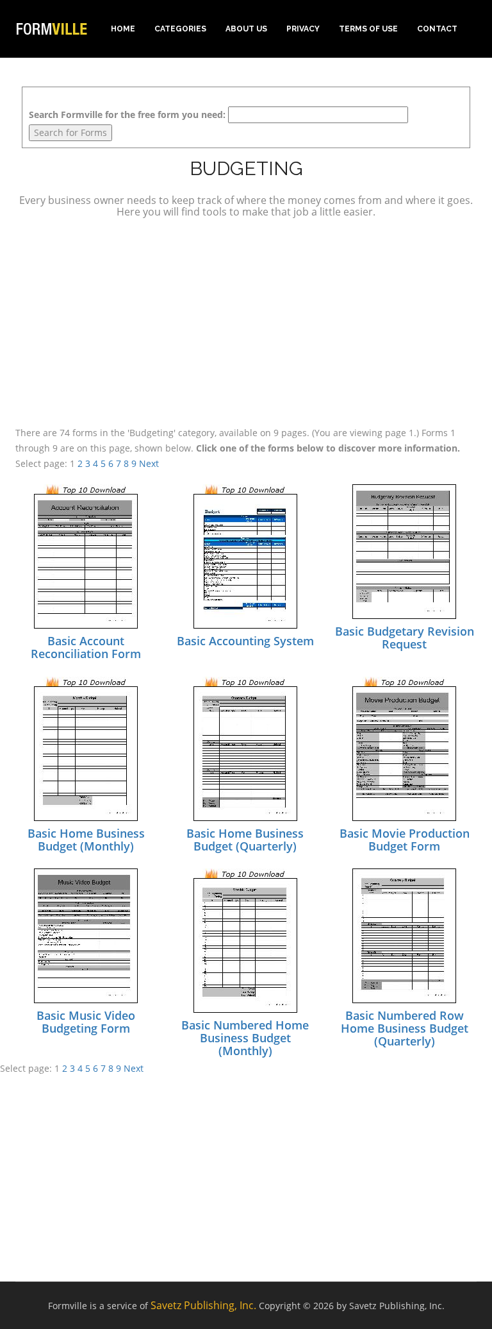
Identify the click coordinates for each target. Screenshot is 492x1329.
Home (123, 28)
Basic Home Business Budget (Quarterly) (245, 839)
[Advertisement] (246, 320)
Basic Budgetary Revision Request (404, 637)
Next (149, 463)
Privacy (303, 28)
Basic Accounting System (245, 640)
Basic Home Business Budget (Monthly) (86, 839)
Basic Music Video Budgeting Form (86, 1022)
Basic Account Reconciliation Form (86, 647)
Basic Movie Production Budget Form (405, 839)
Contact (437, 28)
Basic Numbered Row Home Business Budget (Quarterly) (404, 1028)
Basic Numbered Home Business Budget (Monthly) (245, 1037)
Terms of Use (368, 28)
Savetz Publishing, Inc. (203, 1305)
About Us (246, 28)
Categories (180, 28)
